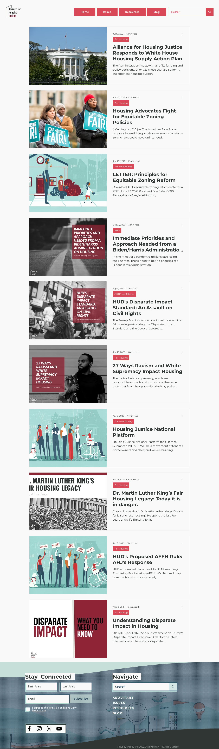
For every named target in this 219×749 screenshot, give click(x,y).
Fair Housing (121, 39)
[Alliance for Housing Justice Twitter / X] (49, 728)
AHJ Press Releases (124, 294)
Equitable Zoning (123, 166)
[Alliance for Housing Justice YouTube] (59, 728)
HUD (117, 230)
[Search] (209, 12)
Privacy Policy (125, 746)
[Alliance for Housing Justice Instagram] (39, 728)
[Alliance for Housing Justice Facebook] (29, 728)
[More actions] (183, 34)
